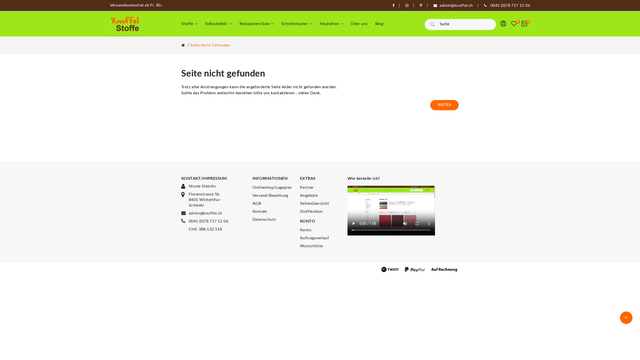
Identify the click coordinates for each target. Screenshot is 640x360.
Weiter (444, 105)
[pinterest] (421, 6)
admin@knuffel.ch (205, 213)
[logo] (125, 24)
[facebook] (393, 6)
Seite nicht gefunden (210, 45)
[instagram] (407, 6)
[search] (432, 24)
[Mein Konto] (503, 24)
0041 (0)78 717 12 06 (208, 221)
